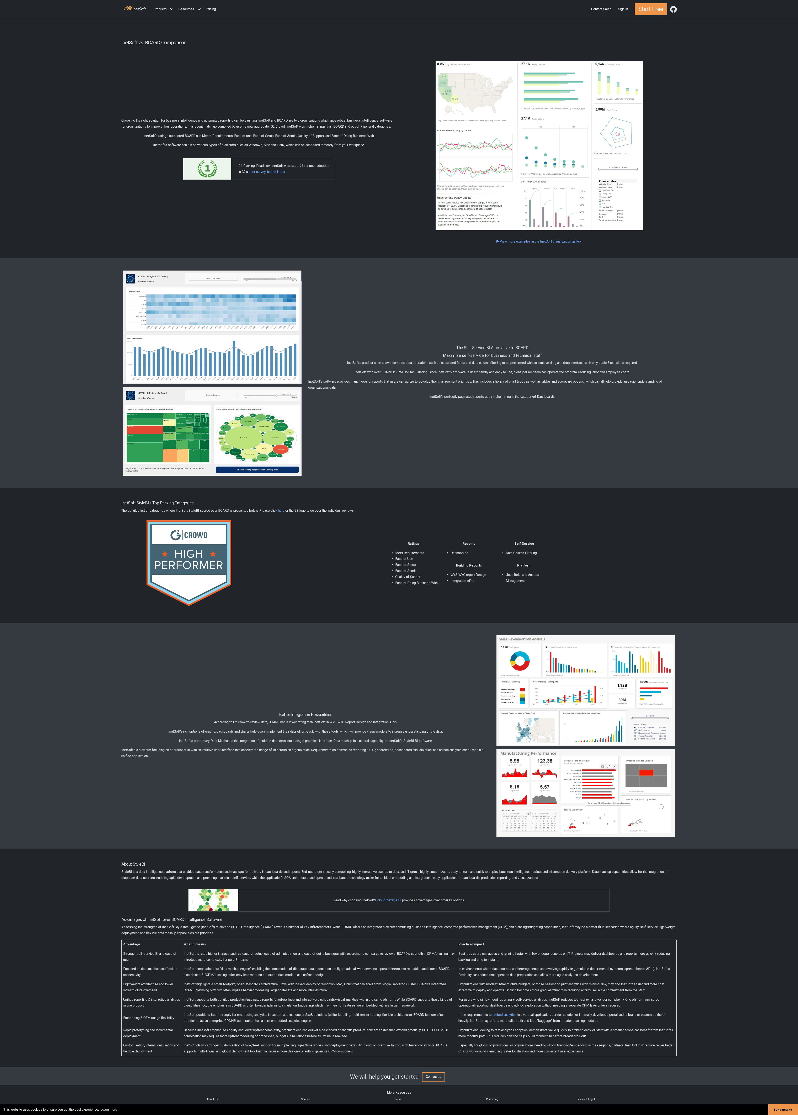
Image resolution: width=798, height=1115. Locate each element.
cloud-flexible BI (389, 900)
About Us (212, 1099)
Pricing (211, 9)
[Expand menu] (171, 9)
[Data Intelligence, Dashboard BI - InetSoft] (134, 9)
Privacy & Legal (586, 1099)
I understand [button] (783, 1109)
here (281, 511)
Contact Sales (601, 9)
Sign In (623, 9)
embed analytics (504, 1015)
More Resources (399, 1092)
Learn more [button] (108, 1109)
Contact (305, 1099)
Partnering (492, 1099)
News (398, 1099)
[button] (164, 9)
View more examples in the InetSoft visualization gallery (540, 241)
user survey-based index (267, 172)
